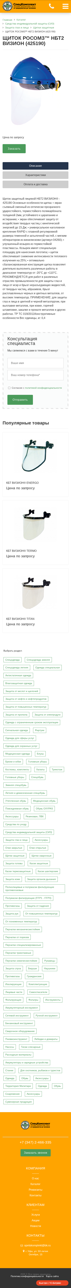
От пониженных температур (21, 921)
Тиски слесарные (30, 1047)
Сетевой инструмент (17, 1015)
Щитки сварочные (42, 855)
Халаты (40, 769)
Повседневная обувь (17, 808)
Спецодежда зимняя (38, 659)
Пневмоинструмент (16, 1039)
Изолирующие (13, 984)
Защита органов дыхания (41, 879)
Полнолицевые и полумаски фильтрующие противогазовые (29, 889)
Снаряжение (12, 1093)
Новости (35, 1226)
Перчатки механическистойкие (22, 929)
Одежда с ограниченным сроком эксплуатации (31, 722)
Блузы (40, 753)
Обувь (24, 1078)
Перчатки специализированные (23, 945)
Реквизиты (35, 1189)
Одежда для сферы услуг (19, 738)
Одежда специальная (47, 667)
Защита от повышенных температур (25, 706)
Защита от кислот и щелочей (21, 691)
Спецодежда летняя (16, 667)
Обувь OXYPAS (44, 808)
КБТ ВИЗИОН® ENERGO (22, 482)
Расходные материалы (18, 1054)
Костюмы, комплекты (17, 769)
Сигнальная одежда (16, 730)
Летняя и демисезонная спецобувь (25, 793)
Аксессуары (12, 816)
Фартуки (39, 730)
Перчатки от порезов (17, 937)
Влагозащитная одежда (18, 683)
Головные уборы (37, 761)
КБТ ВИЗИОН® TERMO (21, 550)
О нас (35, 1178)
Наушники (49, 968)
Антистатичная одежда (18, 675)
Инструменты (52, 999)
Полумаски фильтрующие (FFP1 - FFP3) (28, 898)
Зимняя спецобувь (15, 785)
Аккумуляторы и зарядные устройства (26, 1062)
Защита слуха (13, 968)
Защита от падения (38, 905)
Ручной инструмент (47, 1015)
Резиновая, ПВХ (35, 816)
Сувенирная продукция (18, 1101)
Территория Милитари (18, 1086)
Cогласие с (37, 388)
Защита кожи (12, 879)
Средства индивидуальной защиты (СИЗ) (28, 832)
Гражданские (34, 976)
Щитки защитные (14, 855)
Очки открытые (37, 847)
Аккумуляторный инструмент (21, 1007)
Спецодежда (12, 659)
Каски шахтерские (48, 871)
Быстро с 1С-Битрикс (50, 1282)
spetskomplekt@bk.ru (37, 1245)
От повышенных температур (41, 913)
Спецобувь (37, 777)
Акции (35, 1220)
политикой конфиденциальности (43, 387)
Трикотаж (57, 769)
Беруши (32, 968)
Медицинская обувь (44, 800)
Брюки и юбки (13, 761)
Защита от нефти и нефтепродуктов (25, 698)
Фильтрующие (13, 999)
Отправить (20, 399)
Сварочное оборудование (20, 1031)
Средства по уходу (16, 824)
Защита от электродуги (47, 714)
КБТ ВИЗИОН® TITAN (20, 618)
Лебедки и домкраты (46, 1039)
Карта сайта (52, 1276)
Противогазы (12, 905)
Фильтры (33, 999)
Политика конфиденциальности (27, 1276)
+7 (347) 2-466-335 (35, 1142)
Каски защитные (39, 863)
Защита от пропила (16, 714)
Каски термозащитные (18, 871)
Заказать (14, 148)
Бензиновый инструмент (19, 1023)
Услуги (35, 1214)
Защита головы (14, 863)
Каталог (35, 1184)
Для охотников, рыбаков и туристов (40, 1070)
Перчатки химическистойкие (21, 960)
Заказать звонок (35, 1152)
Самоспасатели (38, 992)
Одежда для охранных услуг (21, 746)
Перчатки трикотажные (18, 952)
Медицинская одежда (17, 753)
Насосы (9, 1047)
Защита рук (11, 913)
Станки (9, 1070)
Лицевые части (13, 992)
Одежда (9, 1078)
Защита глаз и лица (16, 840)
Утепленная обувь (15, 800)
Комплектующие (38, 984)
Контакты (36, 1195)
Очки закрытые (13, 847)
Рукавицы (49, 960)
